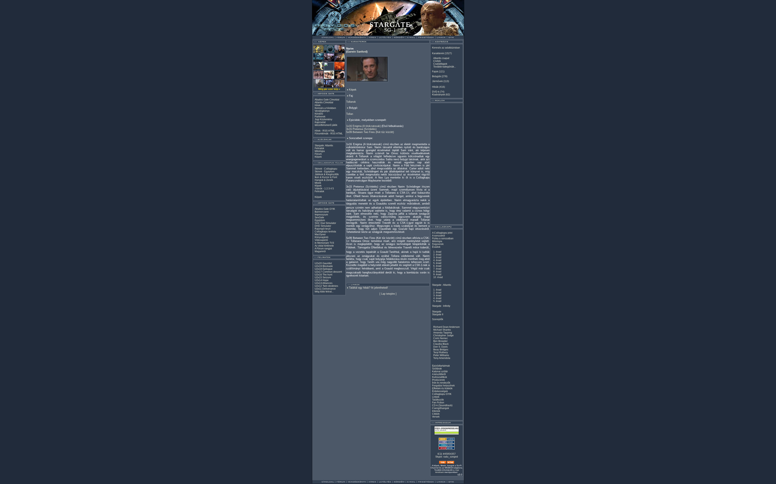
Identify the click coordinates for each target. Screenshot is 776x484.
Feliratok (319, 148)
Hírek (318, 105)
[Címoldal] (338, 34)
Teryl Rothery (440, 352)
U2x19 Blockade (324, 266)
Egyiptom (320, 220)
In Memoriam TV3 (324, 242)
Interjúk (436, 411)
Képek (318, 156)
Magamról (320, 251)
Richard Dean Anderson (446, 327)
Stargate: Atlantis (324, 145)
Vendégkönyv (322, 111)
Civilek (437, 61)
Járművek (437, 81)
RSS (325, 130)
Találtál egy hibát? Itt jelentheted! (368, 287)
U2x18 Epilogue (323, 269)
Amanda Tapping (442, 332)
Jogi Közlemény (323, 119)
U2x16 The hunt (323, 274)
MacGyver (320, 234)
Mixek (318, 182)
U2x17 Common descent (328, 271)
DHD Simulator (323, 226)
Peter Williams (441, 355)
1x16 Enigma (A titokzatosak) (363, 126)
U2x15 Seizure (323, 277)
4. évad (437, 260)
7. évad (437, 268)
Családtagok (440, 63)
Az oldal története (324, 245)
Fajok (435, 71)
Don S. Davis (440, 346)
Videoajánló (321, 240)
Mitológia (320, 151)
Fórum (318, 154)
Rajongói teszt (322, 228)
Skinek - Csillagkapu (326, 168)
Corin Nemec (440, 338)
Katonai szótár (440, 371)
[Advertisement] (446, 163)
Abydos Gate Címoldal (327, 99)
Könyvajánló (321, 237)
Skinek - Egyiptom (324, 171)
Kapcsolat (320, 122)
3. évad (437, 257)
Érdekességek (440, 391)
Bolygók (436, 76)
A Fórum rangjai (323, 248)
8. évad (437, 271)
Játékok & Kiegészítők (327, 174)
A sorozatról (438, 235)
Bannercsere (322, 211)
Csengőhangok (440, 408)
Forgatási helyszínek (443, 385)
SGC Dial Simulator (325, 223)
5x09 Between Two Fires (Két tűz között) (370, 132)
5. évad (437, 263)
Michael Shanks (442, 329)
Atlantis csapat (441, 58)
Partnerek (320, 116)
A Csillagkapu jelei (442, 232)
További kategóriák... (444, 66)
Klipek (318, 185)
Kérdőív (319, 113)
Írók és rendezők (441, 382)
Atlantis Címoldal (324, 102)
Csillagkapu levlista (325, 231)
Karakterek (438, 53)
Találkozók (438, 399)
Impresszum (321, 214)
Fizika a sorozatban (442, 238)
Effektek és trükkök (442, 388)
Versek (436, 416)
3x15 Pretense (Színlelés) (361, 129)
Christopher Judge (443, 335)
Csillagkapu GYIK (441, 394)
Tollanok (351, 101)
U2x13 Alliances (323, 283)
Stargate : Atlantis (441, 285)
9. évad (437, 274)
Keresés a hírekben (325, 108)
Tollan (349, 113)
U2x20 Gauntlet (323, 263)
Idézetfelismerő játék (326, 125)
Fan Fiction (438, 402)
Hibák (435, 86)
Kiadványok (438, 94)
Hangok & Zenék (324, 180)
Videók (318, 188)
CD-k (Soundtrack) (442, 405)
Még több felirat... (324, 291)
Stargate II (437, 314)
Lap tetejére (388, 293)
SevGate (319, 217)
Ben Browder (440, 341)
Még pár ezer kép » (329, 89)
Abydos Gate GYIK (325, 209)
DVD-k (435, 91)
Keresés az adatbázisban (446, 47)
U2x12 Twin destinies (326, 286)
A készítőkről (439, 374)
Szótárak (437, 368)
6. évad (437, 266)
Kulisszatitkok (439, 377)
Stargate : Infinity (441, 306)
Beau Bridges (440, 349)
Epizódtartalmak (441, 365)
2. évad (437, 254)
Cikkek (436, 413)
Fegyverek (438, 244)
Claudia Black (441, 344)
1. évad (437, 251)
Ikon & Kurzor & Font (326, 177)
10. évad (438, 277)
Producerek (438, 380)
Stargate (436, 311)
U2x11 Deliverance (325, 288)
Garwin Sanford (357, 51)
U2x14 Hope (322, 280)
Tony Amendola (441, 358)
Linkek (435, 396)
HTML (331, 130)
